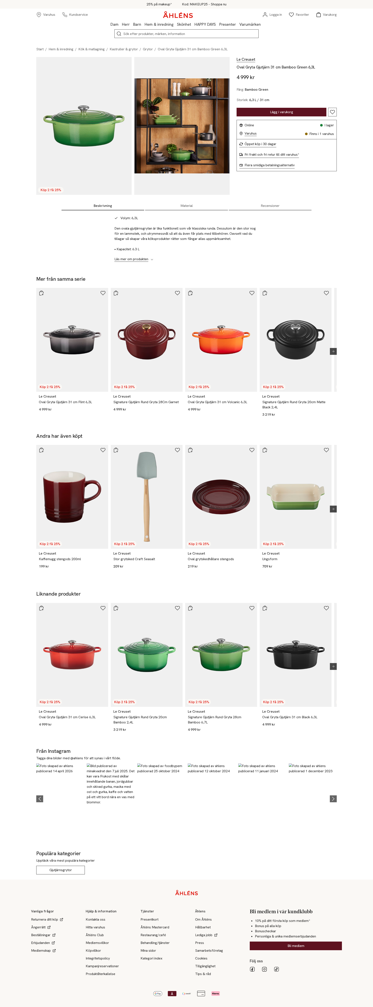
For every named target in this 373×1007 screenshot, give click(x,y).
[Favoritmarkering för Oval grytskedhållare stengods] (252, 450)
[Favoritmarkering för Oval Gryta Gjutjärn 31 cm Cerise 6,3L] (103, 608)
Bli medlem (296, 946)
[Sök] (119, 33)
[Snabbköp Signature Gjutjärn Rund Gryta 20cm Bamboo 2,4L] (116, 608)
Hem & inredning (159, 24)
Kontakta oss (95, 919)
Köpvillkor (93, 950)
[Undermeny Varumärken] (262, 24)
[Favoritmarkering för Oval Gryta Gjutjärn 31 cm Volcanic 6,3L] (252, 293)
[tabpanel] (186, 236)
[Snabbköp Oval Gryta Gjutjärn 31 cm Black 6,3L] (265, 608)
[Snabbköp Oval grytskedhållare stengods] (190, 450)
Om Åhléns (203, 919)
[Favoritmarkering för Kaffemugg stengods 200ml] (103, 450)
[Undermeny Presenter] (238, 24)
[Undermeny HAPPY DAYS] (217, 24)
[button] (60, 798)
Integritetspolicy (98, 958)
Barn (137, 24)
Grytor (148, 49)
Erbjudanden (40, 942)
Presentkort (149, 919)
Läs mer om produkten (131, 259)
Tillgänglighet (205, 966)
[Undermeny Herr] (131, 24)
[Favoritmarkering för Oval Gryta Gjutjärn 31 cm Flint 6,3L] (103, 293)
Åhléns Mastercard (155, 927)
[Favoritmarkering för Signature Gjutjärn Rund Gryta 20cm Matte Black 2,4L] (326, 293)
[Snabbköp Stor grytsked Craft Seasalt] (116, 450)
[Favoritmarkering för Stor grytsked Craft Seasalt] (177, 450)
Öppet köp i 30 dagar (260, 144)
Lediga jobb (203, 935)
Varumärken (250, 24)
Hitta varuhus (95, 927)
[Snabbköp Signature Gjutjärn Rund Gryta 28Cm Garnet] (116, 293)
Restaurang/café (153, 935)
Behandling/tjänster (155, 942)
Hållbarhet (203, 927)
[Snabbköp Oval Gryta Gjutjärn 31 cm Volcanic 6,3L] (190, 293)
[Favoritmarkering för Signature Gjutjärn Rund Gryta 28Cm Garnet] (177, 293)
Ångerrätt (38, 927)
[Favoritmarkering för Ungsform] (326, 450)
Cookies (201, 958)
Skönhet (184, 24)
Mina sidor (148, 950)
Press (199, 942)
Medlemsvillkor (97, 942)
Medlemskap (41, 950)
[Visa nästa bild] (331, 351)
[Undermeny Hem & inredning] (175, 24)
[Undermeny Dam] (120, 24)
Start (40, 49)
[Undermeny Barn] (143, 24)
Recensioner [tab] (270, 205)
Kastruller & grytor (124, 49)
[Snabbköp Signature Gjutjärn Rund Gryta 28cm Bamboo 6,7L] (190, 608)
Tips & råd (203, 974)
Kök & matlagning (91, 49)
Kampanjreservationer (102, 966)
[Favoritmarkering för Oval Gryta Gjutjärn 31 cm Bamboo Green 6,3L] (332, 112)
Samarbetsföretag (209, 950)
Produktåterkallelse (100, 974)
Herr (126, 24)
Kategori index (151, 958)
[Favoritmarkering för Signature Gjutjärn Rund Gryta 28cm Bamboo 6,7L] (252, 608)
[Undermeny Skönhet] (193, 24)
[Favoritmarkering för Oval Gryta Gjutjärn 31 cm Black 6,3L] (326, 608)
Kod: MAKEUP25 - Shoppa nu (204, 4)
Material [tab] (186, 205)
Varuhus (251, 133)
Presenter (227, 24)
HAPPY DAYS (205, 24)
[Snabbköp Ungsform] (265, 450)
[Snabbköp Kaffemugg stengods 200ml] (41, 450)
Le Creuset (246, 59)
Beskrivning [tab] (103, 205)
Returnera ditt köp (44, 919)
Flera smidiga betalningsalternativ (270, 165)
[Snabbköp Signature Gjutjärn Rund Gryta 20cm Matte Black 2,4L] (265, 293)
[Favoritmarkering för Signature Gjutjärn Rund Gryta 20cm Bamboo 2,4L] (177, 608)
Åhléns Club (95, 935)
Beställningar (41, 935)
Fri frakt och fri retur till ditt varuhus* (272, 154)
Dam (115, 24)
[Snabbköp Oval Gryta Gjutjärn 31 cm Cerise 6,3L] (41, 608)
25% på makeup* (159, 4)
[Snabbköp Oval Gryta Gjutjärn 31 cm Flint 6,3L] (41, 293)
